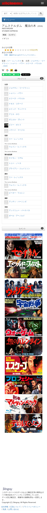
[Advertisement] (23, 461)
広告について (15, 507)
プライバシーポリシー (31, 507)
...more (5, 66)
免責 (4, 509)
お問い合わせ (13, 509)
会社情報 (4, 507)
